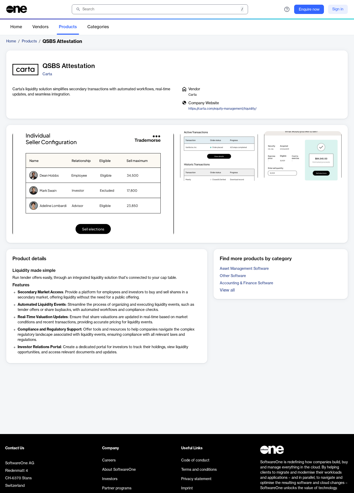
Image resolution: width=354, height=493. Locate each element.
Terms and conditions (199, 470)
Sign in (337, 9)
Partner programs (116, 488)
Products (68, 27)
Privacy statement (196, 479)
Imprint (187, 488)
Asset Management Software (244, 269)
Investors (109, 479)
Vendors (40, 27)
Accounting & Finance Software (246, 283)
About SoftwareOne (119, 470)
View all (227, 290)
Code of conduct (195, 460)
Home (16, 27)
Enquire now (309, 9)
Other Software (233, 276)
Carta (47, 74)
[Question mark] (287, 9)
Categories (98, 27)
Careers (109, 460)
